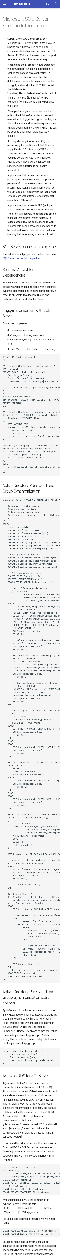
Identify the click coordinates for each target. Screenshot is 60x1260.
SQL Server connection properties (21, 258)
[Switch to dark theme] (48, 4)
